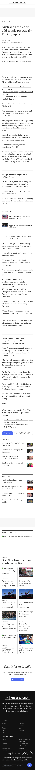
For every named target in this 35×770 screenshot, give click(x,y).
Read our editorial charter (17, 711)
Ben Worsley (6, 40)
